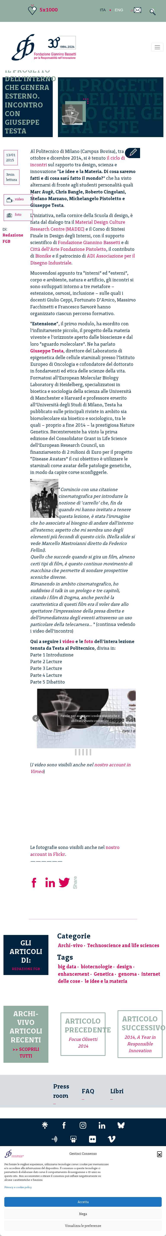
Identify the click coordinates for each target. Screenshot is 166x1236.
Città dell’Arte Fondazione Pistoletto (68, 249)
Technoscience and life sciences (123, 945)
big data (67, 967)
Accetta (83, 1202)
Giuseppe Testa (46, 350)
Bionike (43, 256)
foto (88, 641)
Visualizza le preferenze (83, 1226)
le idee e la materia (106, 981)
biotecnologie (96, 967)
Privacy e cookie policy (18, 1187)
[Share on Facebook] (37, 882)
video (68, 641)
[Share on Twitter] (65, 882)
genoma (127, 974)
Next (130, 718)
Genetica (104, 974)
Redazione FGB (26, 969)
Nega (83, 1214)
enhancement (73, 974)
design (124, 967)
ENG (119, 10)
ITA (103, 10)
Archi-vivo (70, 945)
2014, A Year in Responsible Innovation (140, 1043)
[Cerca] (151, 12)
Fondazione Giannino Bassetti (89, 242)
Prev (35, 718)
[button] (159, 1154)
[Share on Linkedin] (50, 882)
